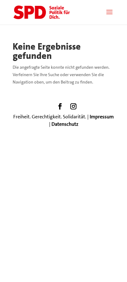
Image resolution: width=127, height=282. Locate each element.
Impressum (102, 116)
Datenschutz (64, 124)
